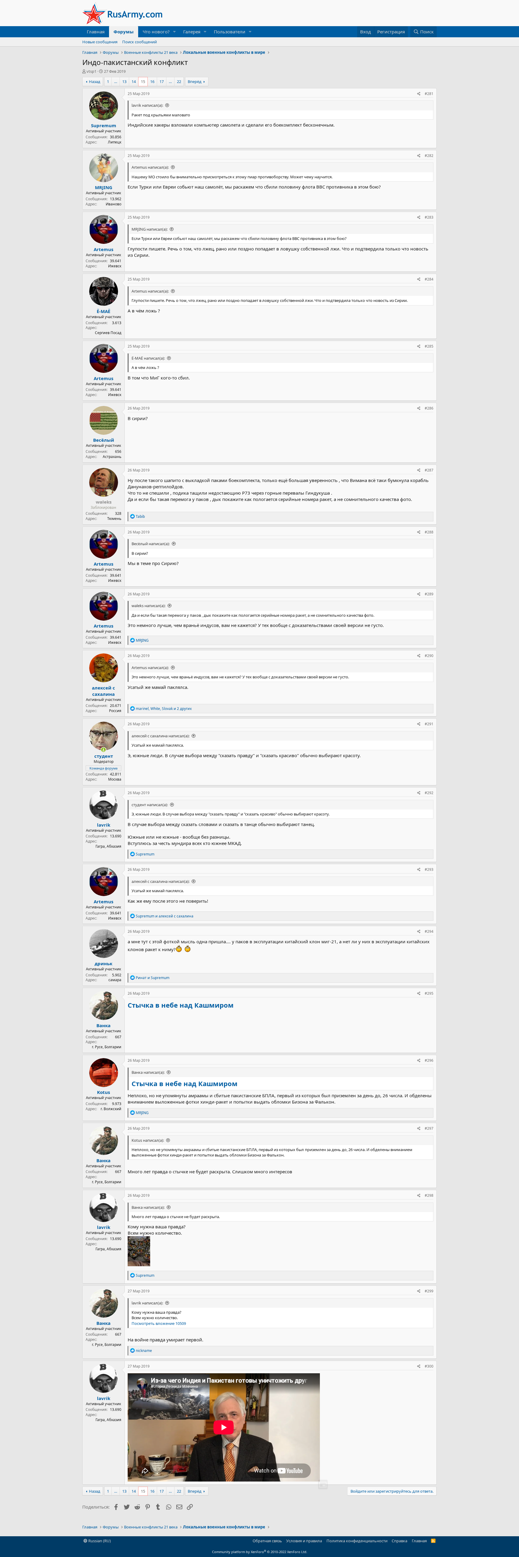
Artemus (103, 249)
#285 (429, 346)
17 (161, 81)
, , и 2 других (164, 708)
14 (134, 81)
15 (143, 81)
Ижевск (114, 266)
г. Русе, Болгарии (106, 1046)
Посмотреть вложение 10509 (159, 1323)
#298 (429, 1195)
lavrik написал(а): (147, 105)
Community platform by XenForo (259, 1551)
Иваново (113, 204)
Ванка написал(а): (148, 1072)
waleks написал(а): (148, 605)
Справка (399, 1540)
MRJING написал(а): (150, 229)
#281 (429, 93)
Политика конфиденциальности (356, 1540)
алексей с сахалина (103, 691)
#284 (429, 279)
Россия (115, 710)
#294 (429, 931)
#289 (429, 594)
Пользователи (229, 32)
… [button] (115, 81)
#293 (429, 869)
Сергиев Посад (108, 332)
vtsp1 (91, 71)
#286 (429, 408)
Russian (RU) (99, 1540)
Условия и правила (304, 1540)
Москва (114, 779)
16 (152, 81)
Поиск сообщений (139, 42)
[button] (174, 31)
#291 (429, 723)
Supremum (103, 125)
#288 (429, 532)
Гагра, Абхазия (108, 846)
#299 (429, 1291)
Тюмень (114, 518)
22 (179, 81)
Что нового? (156, 32)
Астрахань (112, 456)
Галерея (191, 32)
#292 (429, 792)
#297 (429, 1128)
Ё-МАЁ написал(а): (148, 358)
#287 (429, 470)
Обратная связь (267, 1540)
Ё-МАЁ (103, 311)
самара (114, 979)
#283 (429, 217)
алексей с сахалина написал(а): (161, 736)
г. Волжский (111, 1108)
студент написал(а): (150, 804)
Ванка (103, 1025)
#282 (429, 155)
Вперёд (195, 81)
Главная (96, 32)
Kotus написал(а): (148, 1140)
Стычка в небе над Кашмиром (181, 1004)
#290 (429, 655)
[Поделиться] (419, 94)
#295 (429, 993)
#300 (429, 1366)
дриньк (103, 963)
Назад (94, 81)
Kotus (103, 1092)
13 (124, 81)
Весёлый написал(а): (151, 543)
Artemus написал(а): (150, 167)
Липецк (114, 142)
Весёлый (103, 440)
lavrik (103, 825)
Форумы (124, 32)
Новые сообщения (99, 42)
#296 (429, 1060)
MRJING (103, 187)
